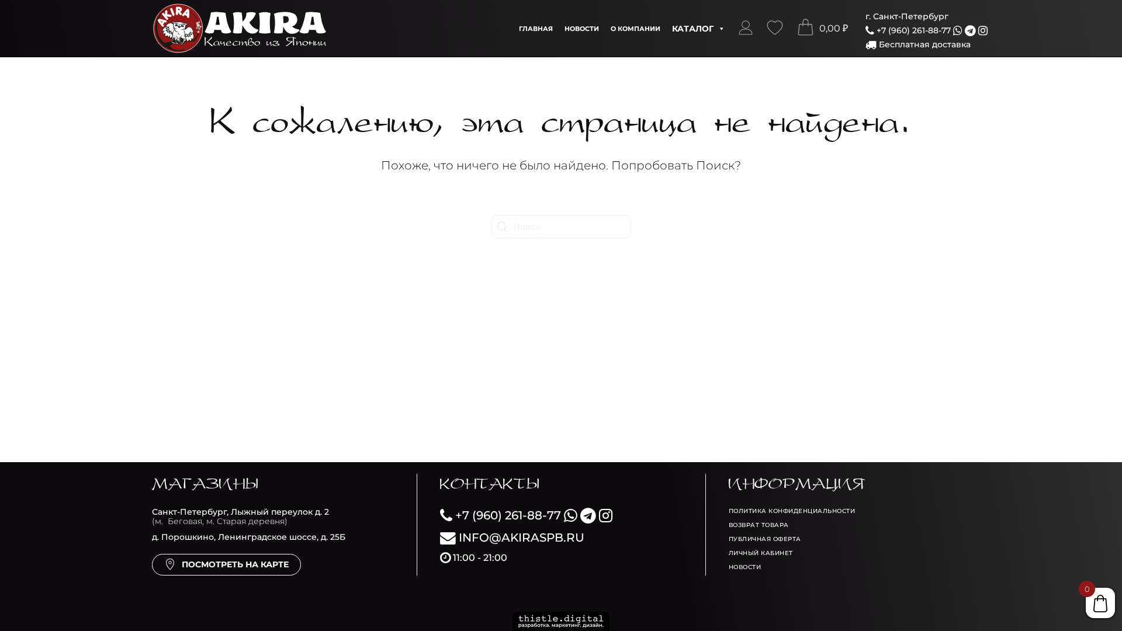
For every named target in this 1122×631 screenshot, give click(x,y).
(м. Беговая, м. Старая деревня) (240, 517)
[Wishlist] (774, 28)
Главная (536, 29)
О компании (635, 29)
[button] (745, 28)
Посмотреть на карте (235, 564)
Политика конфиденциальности (792, 511)
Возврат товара (759, 525)
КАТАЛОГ (693, 28)
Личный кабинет (761, 553)
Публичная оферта (765, 539)
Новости (582, 29)
